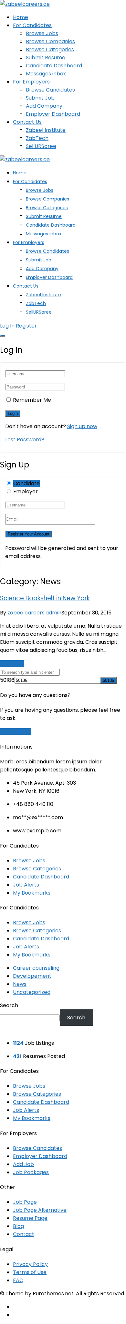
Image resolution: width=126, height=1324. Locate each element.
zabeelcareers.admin (34, 612)
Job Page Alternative (40, 1210)
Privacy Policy (30, 1264)
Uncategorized (31, 992)
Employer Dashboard (53, 114)
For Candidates (32, 25)
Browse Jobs (42, 33)
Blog (18, 1226)
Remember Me (32, 400)
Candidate (26, 483)
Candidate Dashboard (54, 65)
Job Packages (31, 1172)
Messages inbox (46, 73)
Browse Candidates (50, 89)
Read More (12, 663)
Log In (7, 325)
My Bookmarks (31, 893)
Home (20, 17)
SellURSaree (41, 146)
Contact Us (27, 122)
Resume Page (30, 1218)
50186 (7, 680)
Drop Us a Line (15, 731)
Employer (25, 491)
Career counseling (36, 968)
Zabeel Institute (46, 130)
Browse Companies (50, 41)
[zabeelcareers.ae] (25, 4)
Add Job (23, 1164)
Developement (32, 976)
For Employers (31, 81)
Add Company (44, 106)
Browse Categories (50, 49)
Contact (23, 1234)
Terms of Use (30, 1272)
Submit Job (40, 98)
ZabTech (37, 138)
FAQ (18, 1280)
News (19, 984)
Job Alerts (26, 884)
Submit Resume (45, 57)
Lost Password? (24, 439)
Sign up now (82, 426)
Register (26, 325)
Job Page (25, 1202)
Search (9, 1005)
